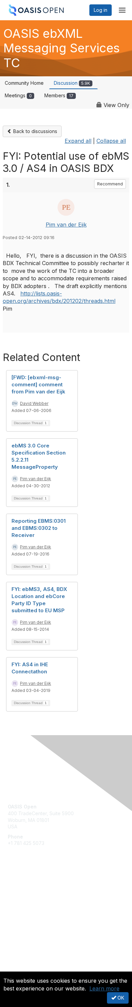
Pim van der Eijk (66, 224)
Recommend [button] (110, 183)
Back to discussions (34, 131)
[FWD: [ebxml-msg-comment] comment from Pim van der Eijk (38, 384)
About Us (18, 969)
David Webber (34, 403)
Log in (100, 10)
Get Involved (22, 887)
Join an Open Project (31, 898)
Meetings (18, 95)
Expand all (78, 140)
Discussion (72, 83)
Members (58, 95)
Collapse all (111, 140)
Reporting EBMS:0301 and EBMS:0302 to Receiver (39, 528)
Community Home (24, 83)
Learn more (104, 988)
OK (120, 998)
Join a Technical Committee (38, 907)
